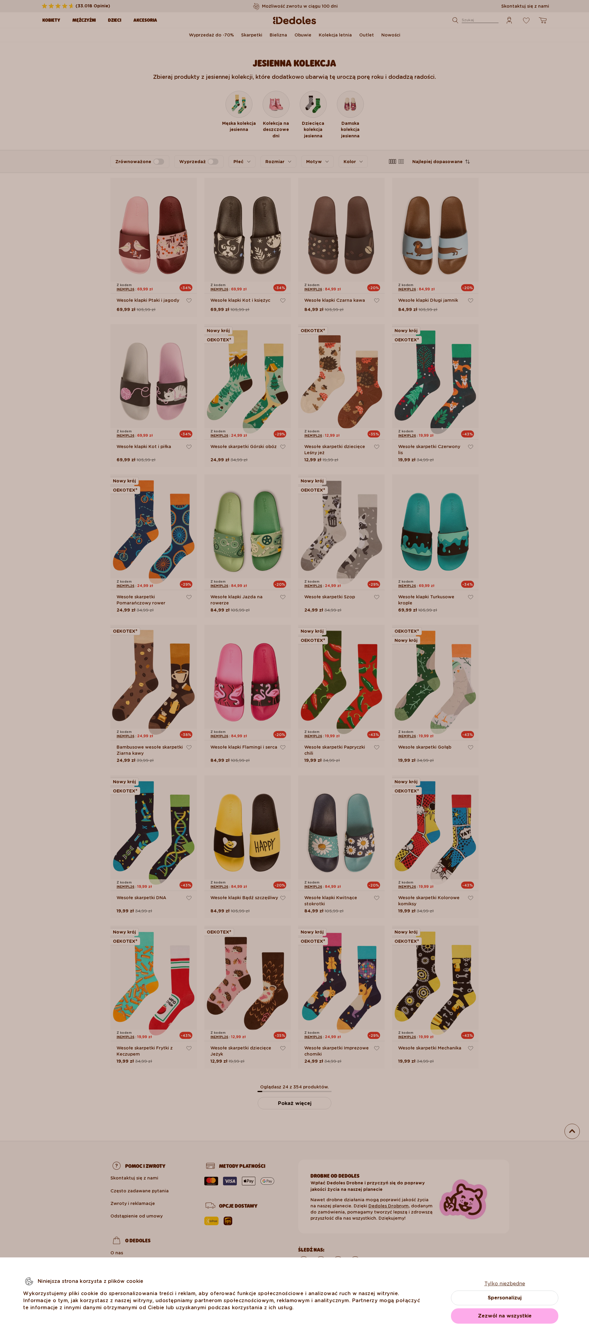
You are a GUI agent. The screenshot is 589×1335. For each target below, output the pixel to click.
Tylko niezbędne (504, 1284)
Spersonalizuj (505, 1298)
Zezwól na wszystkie (505, 1316)
